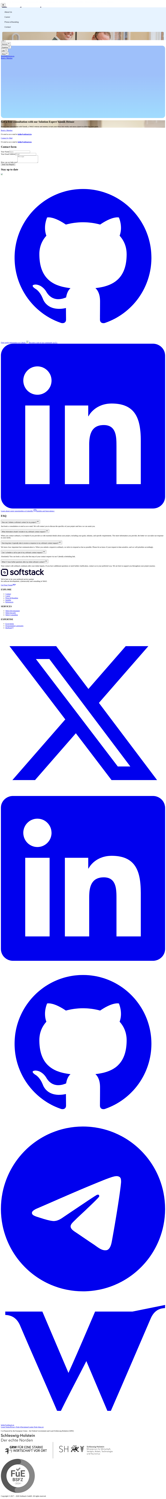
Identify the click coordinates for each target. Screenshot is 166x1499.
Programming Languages (14, 626)
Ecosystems (9, 624)
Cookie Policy (33, 1427)
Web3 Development (12, 611)
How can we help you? (9, 162)
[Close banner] (3, 5)
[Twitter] (83, 795)
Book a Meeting (6, 58)
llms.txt (41, 1427)
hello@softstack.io (7, 1425)
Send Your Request (8, 164)
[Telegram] (83, 1291)
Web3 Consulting (11, 615)
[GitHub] (83, 1125)
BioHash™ (9, 628)
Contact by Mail (6, 138)
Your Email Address (8, 154)
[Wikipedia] (83, 1423)
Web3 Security (10, 613)
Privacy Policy (15, 1427)
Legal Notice (5, 1427)
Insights (3, 56)
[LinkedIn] (83, 960)
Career (7, 17)
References (10, 56)
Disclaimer (24, 1427)
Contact (8, 27)
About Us (8, 12)
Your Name (5, 152)
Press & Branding (12, 22)
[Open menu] (3, 40)
